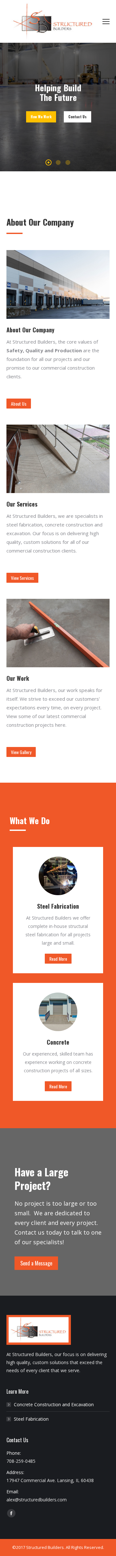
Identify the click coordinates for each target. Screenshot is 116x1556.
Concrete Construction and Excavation (54, 1404)
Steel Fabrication (31, 1419)
